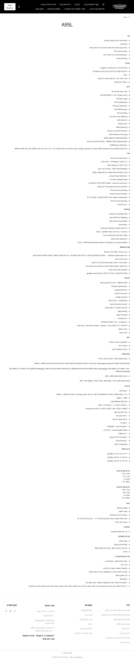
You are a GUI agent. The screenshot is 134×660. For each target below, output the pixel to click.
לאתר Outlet (9, 6)
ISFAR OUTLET (86, 610)
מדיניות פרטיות (125, 633)
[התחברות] (19, 7)
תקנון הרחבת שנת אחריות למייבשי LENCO (115, 615)
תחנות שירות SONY (123, 624)
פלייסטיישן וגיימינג (97, 9)
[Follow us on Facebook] (15, 611)
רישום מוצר (39, 9)
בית (129, 17)
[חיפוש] (103, 4)
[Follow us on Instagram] (10, 611)
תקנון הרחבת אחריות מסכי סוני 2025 (117, 610)
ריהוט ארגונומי (65, 4)
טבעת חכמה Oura (49, 4)
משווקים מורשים (53, 9)
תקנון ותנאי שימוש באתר (122, 619)
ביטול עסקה (126, 628)
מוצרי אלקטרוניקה (91, 4)
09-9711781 (47, 616)
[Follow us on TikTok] (6, 611)
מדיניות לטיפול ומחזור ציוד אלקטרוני (117, 638)
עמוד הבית (88, 615)
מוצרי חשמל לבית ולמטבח (75, 9)
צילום (77, 4)
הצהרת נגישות (125, 642)
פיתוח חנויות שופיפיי (60, 657)
